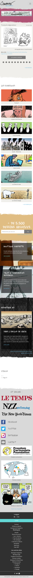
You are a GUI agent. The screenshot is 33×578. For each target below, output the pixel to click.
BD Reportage (16, 554)
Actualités (16, 543)
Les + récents (17, 536)
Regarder (7, 288)
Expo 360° (16, 547)
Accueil (16, 532)
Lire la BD (6, 344)
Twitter (17, 565)
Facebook (17, 567)
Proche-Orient (21, 52)
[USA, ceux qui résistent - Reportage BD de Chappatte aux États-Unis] (16, 13)
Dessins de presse (16, 534)
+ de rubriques (27, 204)
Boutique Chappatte (16, 552)
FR (14, 517)
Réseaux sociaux (16, 562)
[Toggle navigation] (30, 3)
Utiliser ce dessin (16, 57)
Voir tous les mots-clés (24, 234)
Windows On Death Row (16, 560)
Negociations (4, 53)
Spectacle (16, 545)
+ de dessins (28, 67)
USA (8, 52)
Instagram (17, 563)
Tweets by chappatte (16, 509)
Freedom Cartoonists (16, 556)
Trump (10, 52)
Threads (17, 569)
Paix (26, 52)
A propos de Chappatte (17, 528)
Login (16, 520)
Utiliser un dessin (16, 526)
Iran (13, 52)
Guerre (16, 52)
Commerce (9, 53)
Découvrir (7, 256)
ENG (18, 517)
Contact (16, 524)
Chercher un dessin (17, 541)
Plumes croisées (16, 558)
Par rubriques (17, 540)
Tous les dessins (17, 538)
